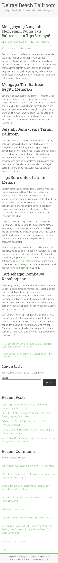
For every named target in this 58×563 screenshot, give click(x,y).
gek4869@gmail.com (15, 41)
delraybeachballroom (27, 261)
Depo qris (6, 549)
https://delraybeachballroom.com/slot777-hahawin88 (28, 465)
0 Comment (28, 48)
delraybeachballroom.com (15, 509)
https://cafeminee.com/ (13, 541)
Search (5, 378)
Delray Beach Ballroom (29, 5)
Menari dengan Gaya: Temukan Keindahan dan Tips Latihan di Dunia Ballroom (27, 355)
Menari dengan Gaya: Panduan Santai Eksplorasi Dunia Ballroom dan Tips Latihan (27, 345)
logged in (19, 372)
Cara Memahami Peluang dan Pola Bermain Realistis (27, 517)
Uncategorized (41, 41)
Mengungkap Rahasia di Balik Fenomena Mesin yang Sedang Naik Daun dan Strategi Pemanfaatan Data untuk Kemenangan (27, 529)
